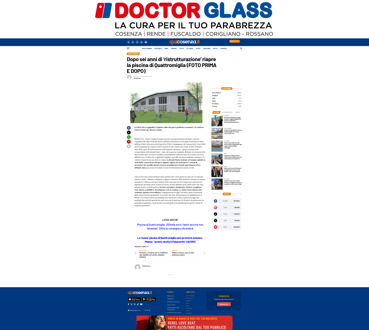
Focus (215, 48)
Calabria (189, 48)
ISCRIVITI (237, 227)
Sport (198, 48)
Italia (181, 48)
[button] (231, 41)
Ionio (166, 48)
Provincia (158, 48)
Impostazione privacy (174, 312)
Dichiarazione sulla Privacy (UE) (173, 309)
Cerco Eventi (171, 305)
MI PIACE (237, 201)
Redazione (137, 78)
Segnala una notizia (173, 302)
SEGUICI (237, 207)
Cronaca (223, 48)
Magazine (206, 48)
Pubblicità (170, 299)
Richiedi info (223, 304)
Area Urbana (147, 48)
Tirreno (174, 48)
